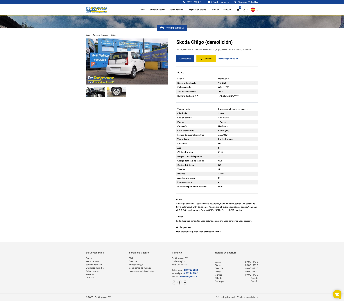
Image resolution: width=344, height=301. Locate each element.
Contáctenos (185, 58)
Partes (142, 9)
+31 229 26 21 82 (190, 270)
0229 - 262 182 (193, 2)
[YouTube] (184, 282)
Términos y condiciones (247, 297)
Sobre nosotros (93, 271)
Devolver (214, 9)
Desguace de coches (197, 9)
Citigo (113, 35)
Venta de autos (176, 9)
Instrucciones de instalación (141, 271)
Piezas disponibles (226, 58)
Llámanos (207, 58)
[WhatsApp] (174, 282)
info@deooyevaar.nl (220, 2)
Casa (88, 35)
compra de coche (157, 9)
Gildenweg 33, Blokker (247, 2)
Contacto (227, 9)
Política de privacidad (225, 297)
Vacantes (90, 274)
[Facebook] (179, 282)
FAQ (131, 258)
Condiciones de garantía (140, 268)
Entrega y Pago (136, 264)
